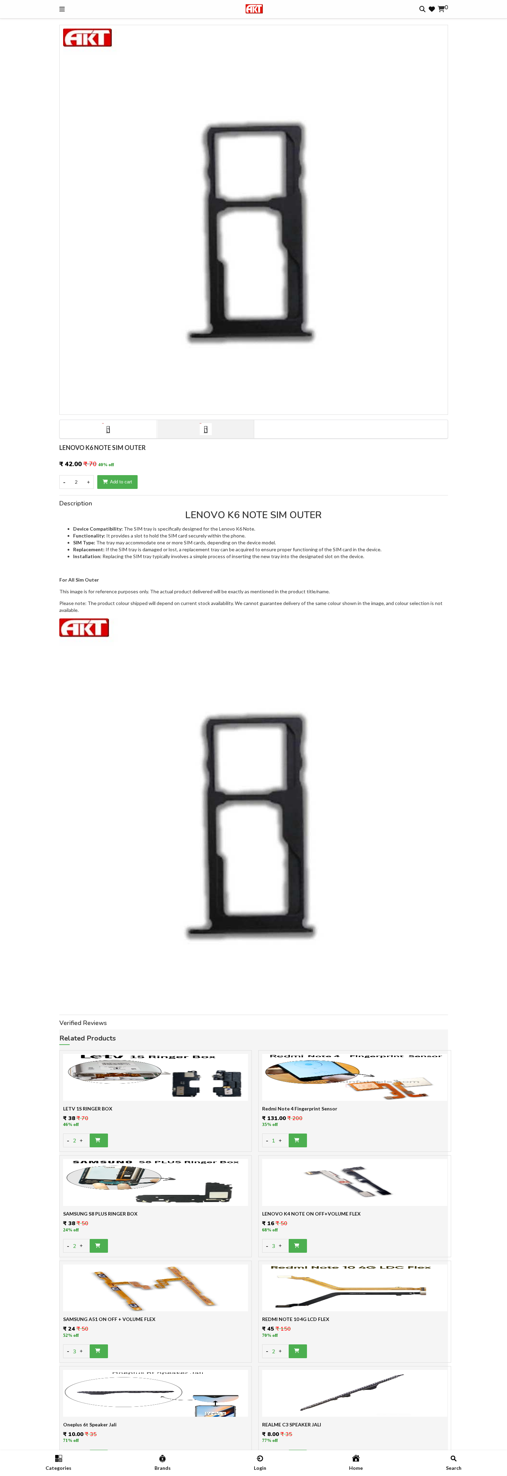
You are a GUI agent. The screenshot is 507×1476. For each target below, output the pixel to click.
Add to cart (121, 481)
